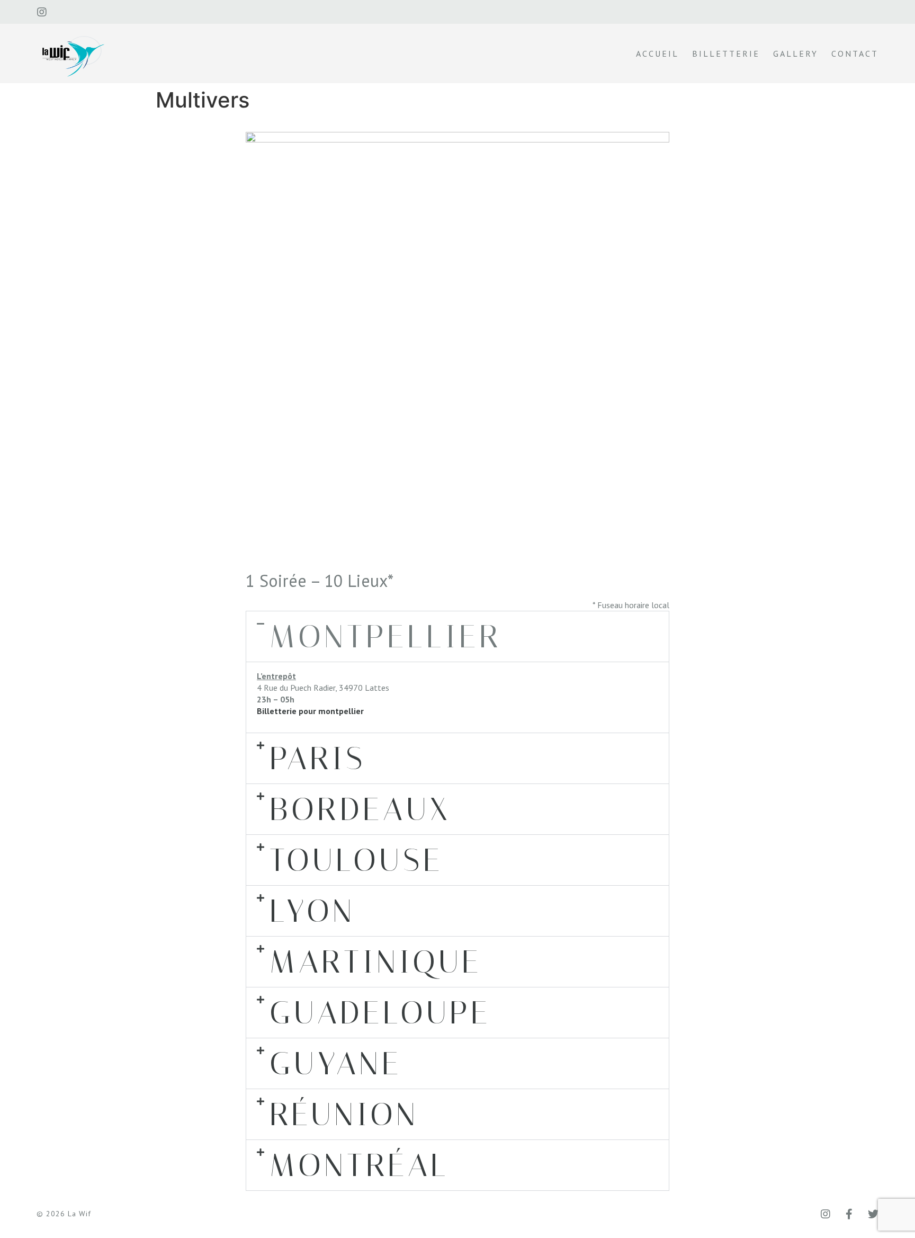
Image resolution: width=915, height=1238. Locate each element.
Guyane (336, 1063)
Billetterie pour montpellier (310, 711)
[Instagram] (42, 12)
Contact (854, 53)
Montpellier (386, 636)
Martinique (376, 962)
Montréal (360, 1165)
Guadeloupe (380, 1012)
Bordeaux (360, 809)
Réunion (344, 1114)
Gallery (795, 53)
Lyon (312, 911)
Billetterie (726, 53)
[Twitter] (873, 1214)
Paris (318, 758)
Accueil (657, 53)
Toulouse (356, 860)
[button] (457, 636)
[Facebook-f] (849, 1214)
